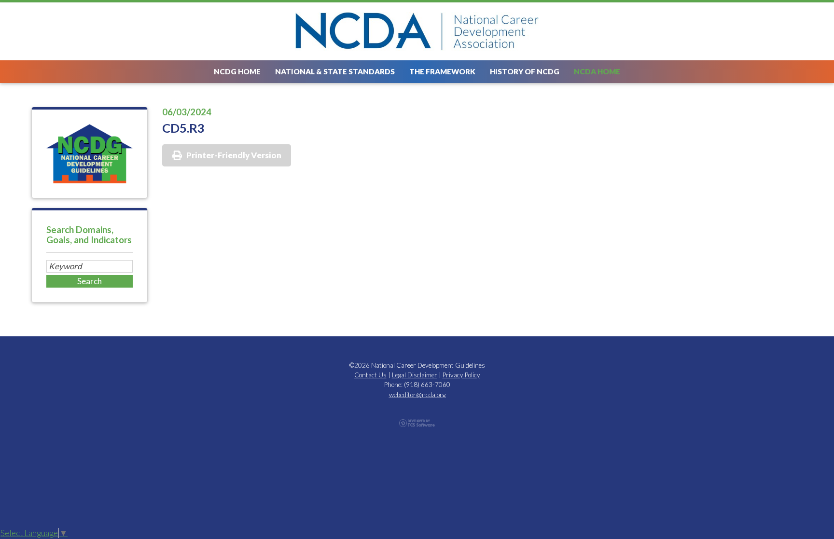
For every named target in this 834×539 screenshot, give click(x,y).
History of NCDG (524, 71)
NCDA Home (597, 71)
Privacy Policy (461, 375)
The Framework (442, 71)
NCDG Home (237, 71)
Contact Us (370, 375)
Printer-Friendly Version (233, 155)
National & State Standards (335, 71)
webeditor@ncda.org (417, 395)
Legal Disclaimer (414, 375)
